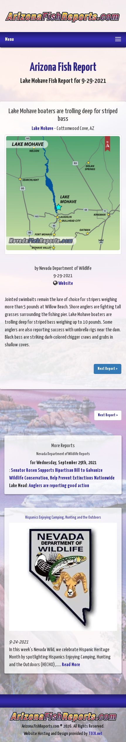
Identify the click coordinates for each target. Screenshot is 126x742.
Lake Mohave (42, 128)
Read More (71, 664)
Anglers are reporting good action (59, 485)
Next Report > (108, 369)
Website (65, 283)
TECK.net (95, 733)
